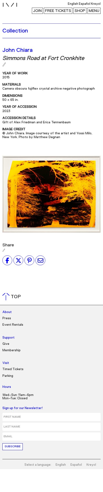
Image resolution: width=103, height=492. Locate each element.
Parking (7, 376)
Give (5, 344)
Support (8, 337)
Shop (79, 11)
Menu (94, 11)
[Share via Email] (40, 260)
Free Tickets (58, 11)
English (61, 464)
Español (76, 464)
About (7, 312)
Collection (15, 31)
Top (12, 296)
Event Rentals (12, 324)
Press (6, 318)
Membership (11, 350)
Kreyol (91, 464)
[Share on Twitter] (18, 260)
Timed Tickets (12, 369)
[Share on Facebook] (7, 260)
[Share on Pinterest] (29, 260)
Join (37, 11)
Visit (5, 363)
